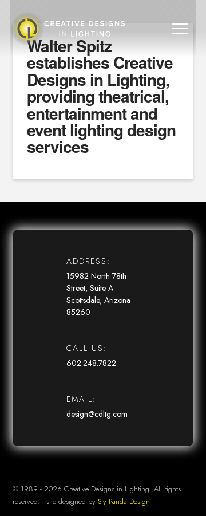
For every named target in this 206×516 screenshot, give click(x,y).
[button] (179, 28)
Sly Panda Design (124, 501)
